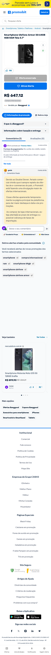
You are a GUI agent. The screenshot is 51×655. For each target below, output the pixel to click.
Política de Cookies (25, 451)
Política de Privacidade (25, 456)
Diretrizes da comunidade (25, 585)
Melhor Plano (25, 489)
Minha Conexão (25, 501)
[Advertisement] (25, 306)
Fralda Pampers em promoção (25, 551)
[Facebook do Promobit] (11, 631)
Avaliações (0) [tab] (37, 138)
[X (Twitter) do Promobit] (18, 631)
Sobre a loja (43, 115)
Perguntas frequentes (25, 597)
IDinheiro (25, 483)
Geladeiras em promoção (25, 545)
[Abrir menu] (4, 12)
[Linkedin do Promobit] (32, 631)
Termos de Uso (25, 462)
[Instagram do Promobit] (25, 631)
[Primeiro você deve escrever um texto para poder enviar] (47, 229)
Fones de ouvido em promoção (25, 533)
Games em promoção (26, 539)
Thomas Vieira (26, 146)
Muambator (25, 506)
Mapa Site (25, 468)
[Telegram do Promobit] (39, 631)
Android (38, 29)
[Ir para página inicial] (4, 29)
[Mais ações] (43, 45)
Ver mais (7, 164)
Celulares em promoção (25, 527)
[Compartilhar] (43, 50)
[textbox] (25, 228)
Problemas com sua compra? (25, 602)
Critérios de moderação (26, 591)
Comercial (25, 439)
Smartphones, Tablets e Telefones (19, 29)
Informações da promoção (18, 115)
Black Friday (25, 521)
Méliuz (25, 495)
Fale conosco (25, 445)
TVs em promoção (25, 556)
